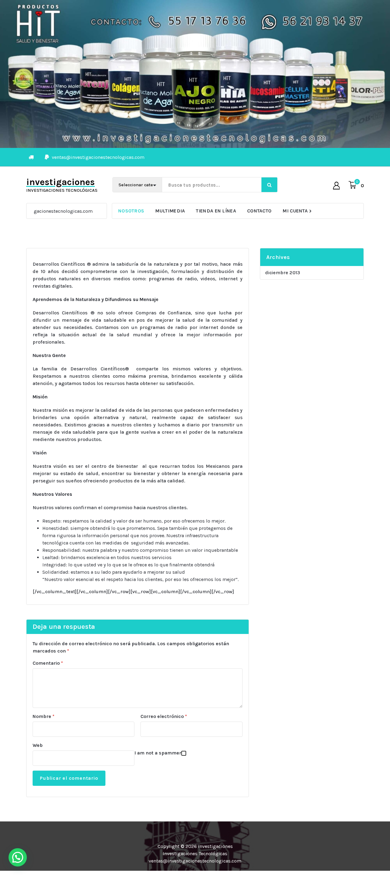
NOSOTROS (131, 211)
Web (38, 745)
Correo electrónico (163, 716)
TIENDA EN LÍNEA (216, 211)
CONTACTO (259, 211)
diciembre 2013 (282, 272)
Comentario (48, 663)
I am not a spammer (157, 753)
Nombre (44, 716)
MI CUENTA (295, 211)
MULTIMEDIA (170, 211)
